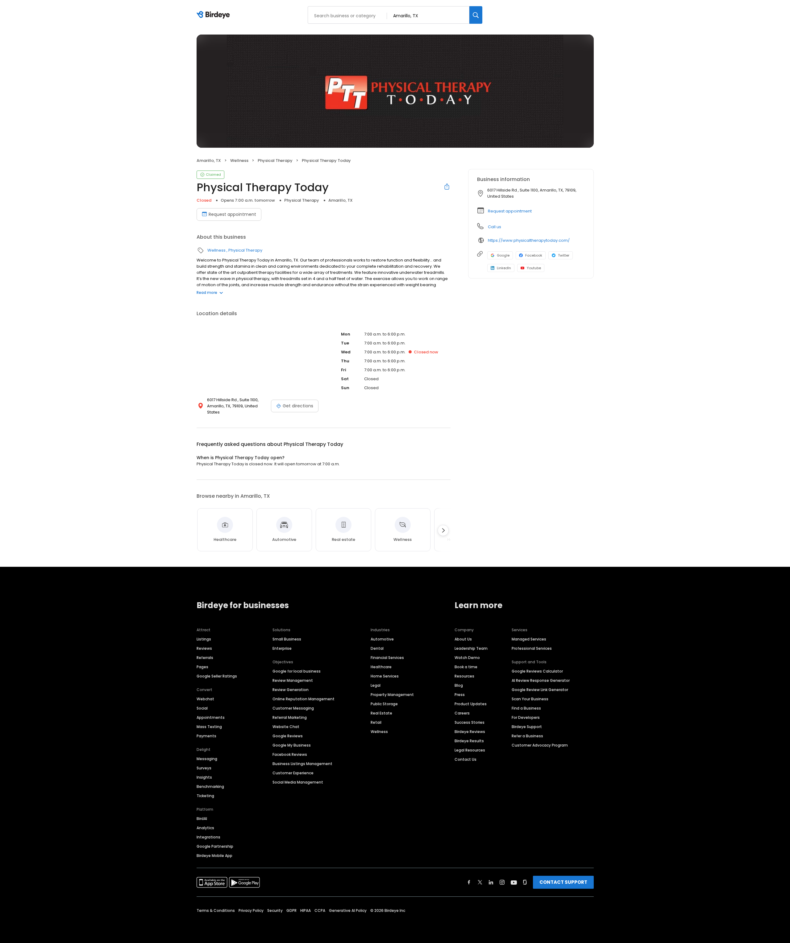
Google (503, 255)
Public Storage (384, 703)
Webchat (205, 699)
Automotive (382, 639)
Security (275, 910)
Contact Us (465, 759)
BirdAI (202, 818)
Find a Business (526, 708)
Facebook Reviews (289, 754)
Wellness (239, 160)
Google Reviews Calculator (537, 671)
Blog (459, 685)
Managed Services (529, 639)
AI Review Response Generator (541, 680)
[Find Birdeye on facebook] (469, 882)
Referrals (205, 657)
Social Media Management (297, 782)
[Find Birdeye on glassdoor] (525, 882)
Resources (464, 676)
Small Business (286, 639)
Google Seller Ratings (217, 676)
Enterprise (282, 648)
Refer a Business (527, 736)
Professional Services (532, 648)
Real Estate (381, 713)
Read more (207, 292)
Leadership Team (471, 648)
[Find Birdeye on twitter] (480, 882)
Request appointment (232, 214)
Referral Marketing (289, 717)
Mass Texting (209, 726)
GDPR (291, 910)
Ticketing (205, 795)
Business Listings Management (302, 763)
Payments (206, 736)
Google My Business (291, 745)
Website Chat (285, 726)
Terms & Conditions (216, 910)
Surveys (204, 768)
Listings (204, 639)
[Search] (475, 15)
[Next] (443, 530)
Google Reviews (287, 736)
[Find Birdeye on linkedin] (491, 882)
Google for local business (296, 671)
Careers (462, 713)
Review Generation (290, 689)
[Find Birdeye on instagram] (502, 882)
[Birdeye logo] (214, 15)
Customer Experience (293, 773)
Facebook (533, 255)
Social (202, 708)
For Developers (526, 717)
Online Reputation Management (303, 699)
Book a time (466, 666)
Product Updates (471, 703)
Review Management (292, 680)
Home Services (385, 676)
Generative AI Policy (348, 910)
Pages (202, 666)
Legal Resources (470, 750)
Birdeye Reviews (470, 731)
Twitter (563, 255)
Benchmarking (210, 786)
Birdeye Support (527, 726)
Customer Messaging (293, 708)
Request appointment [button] (510, 211)
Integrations (208, 837)
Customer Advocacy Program (540, 745)
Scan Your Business (530, 699)
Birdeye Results (469, 740)
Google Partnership (215, 846)
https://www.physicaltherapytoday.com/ (529, 240)
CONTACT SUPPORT (563, 882)
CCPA (319, 910)
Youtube (534, 268)
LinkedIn (504, 268)
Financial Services (387, 657)
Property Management (392, 694)
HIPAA (305, 910)
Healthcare (381, 666)
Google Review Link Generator (540, 689)
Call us (494, 227)
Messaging (207, 758)
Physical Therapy (275, 160)
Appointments (211, 717)
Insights (204, 777)
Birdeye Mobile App (214, 855)
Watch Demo (467, 657)
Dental (377, 648)
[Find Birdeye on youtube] (514, 882)
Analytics (205, 827)
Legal (375, 685)
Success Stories (469, 722)
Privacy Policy (251, 910)
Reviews (204, 648)
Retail (376, 722)
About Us (463, 639)
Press (460, 694)
